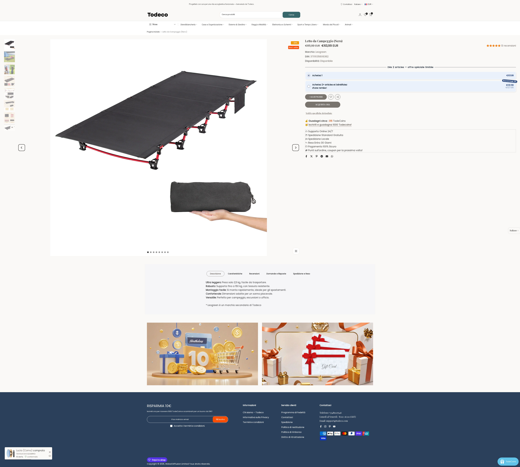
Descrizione (215, 273)
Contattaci (347, 4)
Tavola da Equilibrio (25, 453)
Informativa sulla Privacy (256, 417)
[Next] (295, 147)
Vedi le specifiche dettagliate (319, 113)
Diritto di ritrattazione (292, 437)
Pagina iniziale (153, 32)
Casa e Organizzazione (212, 24)
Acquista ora (322, 104)
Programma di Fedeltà (293, 412)
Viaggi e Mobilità (258, 24)
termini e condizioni (194, 425)
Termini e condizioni (253, 422)
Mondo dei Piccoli (331, 24)
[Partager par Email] (327, 156)
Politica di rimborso (291, 432)
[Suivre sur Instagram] (325, 426)
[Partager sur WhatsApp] (332, 156)
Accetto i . (189, 425)
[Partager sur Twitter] (311, 156)
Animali (348, 24)
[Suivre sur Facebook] (321, 426)
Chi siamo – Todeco (253, 412)
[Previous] (21, 147)
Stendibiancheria (188, 24)
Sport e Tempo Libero (307, 24)
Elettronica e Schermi (281, 24)
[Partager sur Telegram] (322, 156)
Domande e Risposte (276, 273)
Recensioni (254, 273)
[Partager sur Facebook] (306, 156)
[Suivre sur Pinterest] (330, 426)
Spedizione (287, 422)
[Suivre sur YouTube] (334, 426)
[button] (494, 45)
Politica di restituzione (292, 427)
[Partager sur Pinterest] (316, 156)
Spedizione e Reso (301, 273)
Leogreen (321, 52)
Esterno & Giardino (237, 24)
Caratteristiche (235, 273)
